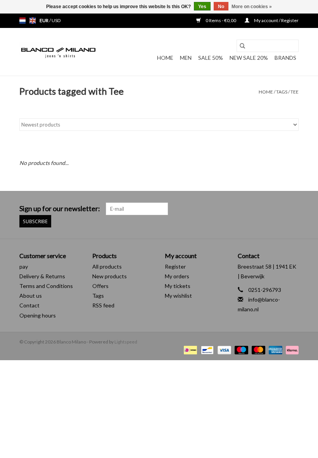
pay (23, 266)
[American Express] (274, 349)
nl (22, 20)
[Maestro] (240, 349)
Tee (294, 92)
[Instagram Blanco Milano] (292, 209)
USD (56, 20)
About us (30, 295)
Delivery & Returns (42, 276)
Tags (281, 92)
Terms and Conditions (46, 286)
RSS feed (103, 305)
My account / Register (276, 20)
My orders (177, 276)
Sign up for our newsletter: (59, 209)
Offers (100, 286)
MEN (186, 57)
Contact (29, 305)
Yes (202, 6)
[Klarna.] (291, 349)
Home (165, 57)
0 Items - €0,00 (221, 20)
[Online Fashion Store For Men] (58, 52)
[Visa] (223, 349)
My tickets (177, 286)
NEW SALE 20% (249, 57)
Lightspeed (125, 342)
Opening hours (37, 315)
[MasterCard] (257, 349)
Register (175, 266)
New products (109, 276)
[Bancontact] (206, 349)
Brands (285, 57)
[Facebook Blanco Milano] (279, 209)
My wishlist (178, 295)
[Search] (242, 46)
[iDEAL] (189, 349)
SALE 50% (210, 57)
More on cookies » (252, 6)
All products (107, 266)
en (32, 20)
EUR (44, 20)
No (221, 6)
